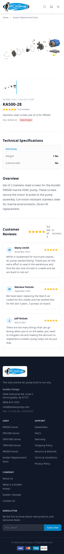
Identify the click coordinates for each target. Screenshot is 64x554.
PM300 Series (10, 451)
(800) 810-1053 (11, 402)
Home (6, 17)
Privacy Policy (42, 463)
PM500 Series (10, 427)
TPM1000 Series (12, 445)
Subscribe (52, 527)
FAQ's (38, 433)
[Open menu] (58, 7)
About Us (8, 478)
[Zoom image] (57, 75)
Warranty (40, 439)
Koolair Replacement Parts (25, 17)
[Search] (44, 7)
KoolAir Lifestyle (12, 494)
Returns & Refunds (45, 451)
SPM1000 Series (12, 439)
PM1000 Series (11, 433)
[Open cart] (51, 7)
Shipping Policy (43, 445)
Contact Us (9, 500)
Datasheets (41, 427)
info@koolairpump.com (16, 407)
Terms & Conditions (46, 457)
